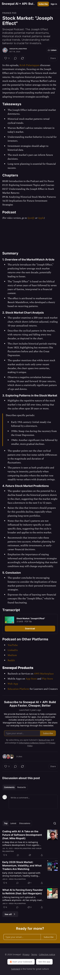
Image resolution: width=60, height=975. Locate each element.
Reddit (11, 660)
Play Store (47, 679)
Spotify (31, 218)
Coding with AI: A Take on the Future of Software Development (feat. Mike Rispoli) (22, 835)
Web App (13, 684)
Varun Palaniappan (18, 49)
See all (8, 914)
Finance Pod (9, 13)
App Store (31, 679)
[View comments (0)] (15, 58)
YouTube (13, 645)
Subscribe (43, 4)
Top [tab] (5, 823)
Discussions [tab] (24, 823)
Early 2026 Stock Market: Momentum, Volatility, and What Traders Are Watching (22, 865)
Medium (12, 655)
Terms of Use (44, 740)
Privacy (26, 954)
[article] (30, 843)
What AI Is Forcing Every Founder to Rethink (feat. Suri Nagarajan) (22, 891)
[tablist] (15, 787)
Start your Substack (22, 961)
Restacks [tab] (21, 787)
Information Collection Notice (32, 742)
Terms (34, 954)
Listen (54, 50)
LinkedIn (13, 650)
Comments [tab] (9, 787)
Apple (41, 218)
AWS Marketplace (44, 674)
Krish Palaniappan (30, 65)
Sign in (54, 4)
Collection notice (47, 954)
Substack (15, 969)
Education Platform (18, 689)
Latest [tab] (13, 823)
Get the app (44, 961)
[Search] (55, 823)
